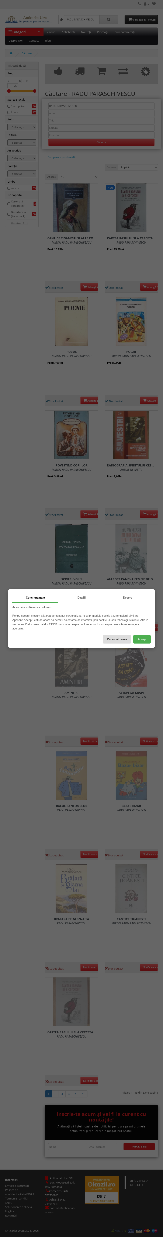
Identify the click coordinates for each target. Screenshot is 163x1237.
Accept (142, 639)
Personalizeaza (117, 639)
